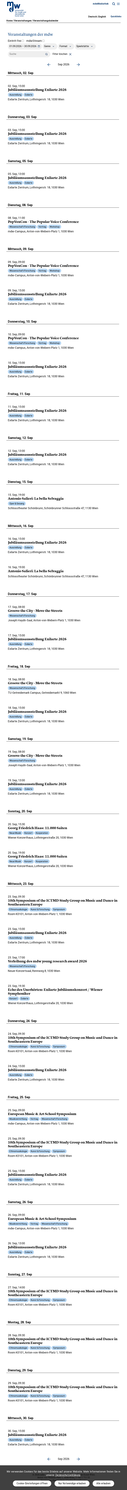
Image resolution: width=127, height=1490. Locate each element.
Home (9, 20)
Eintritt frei (15, 40)
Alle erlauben (103, 1483)
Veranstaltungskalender (45, 20)
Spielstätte (83, 46)
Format (63, 46)
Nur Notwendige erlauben (72, 1483)
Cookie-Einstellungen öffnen (32, 1483)
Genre (47, 46)
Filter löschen (60, 53)
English (102, 16)
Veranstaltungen (22, 20)
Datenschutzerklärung (67, 1475)
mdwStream (34, 40)
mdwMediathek (101, 3)
